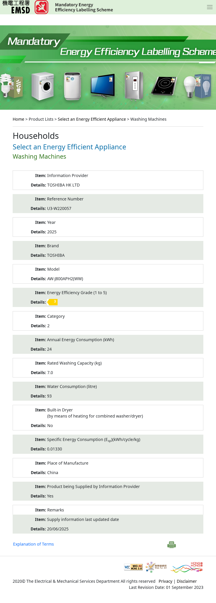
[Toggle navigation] (210, 7)
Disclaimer (187, 581)
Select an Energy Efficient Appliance (92, 119)
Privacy (165, 581)
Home (18, 119)
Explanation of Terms (33, 544)
